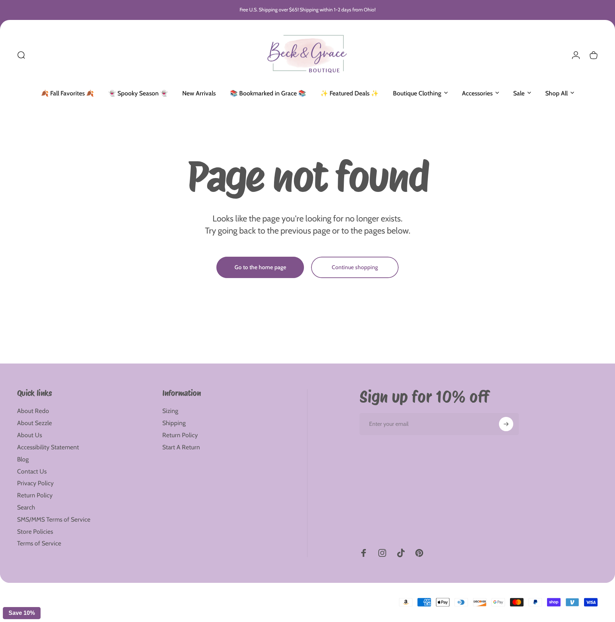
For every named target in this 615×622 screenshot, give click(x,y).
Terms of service (86, 608)
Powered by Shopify (104, 597)
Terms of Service (39, 543)
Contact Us (32, 471)
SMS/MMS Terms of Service (53, 519)
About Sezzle (34, 423)
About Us (29, 435)
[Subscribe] (506, 424)
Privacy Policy (35, 483)
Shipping (174, 423)
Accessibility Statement (48, 447)
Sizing (170, 410)
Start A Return (181, 447)
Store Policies (35, 531)
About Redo (33, 410)
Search (26, 507)
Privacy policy (56, 608)
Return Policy (35, 495)
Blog (23, 459)
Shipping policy (118, 608)
